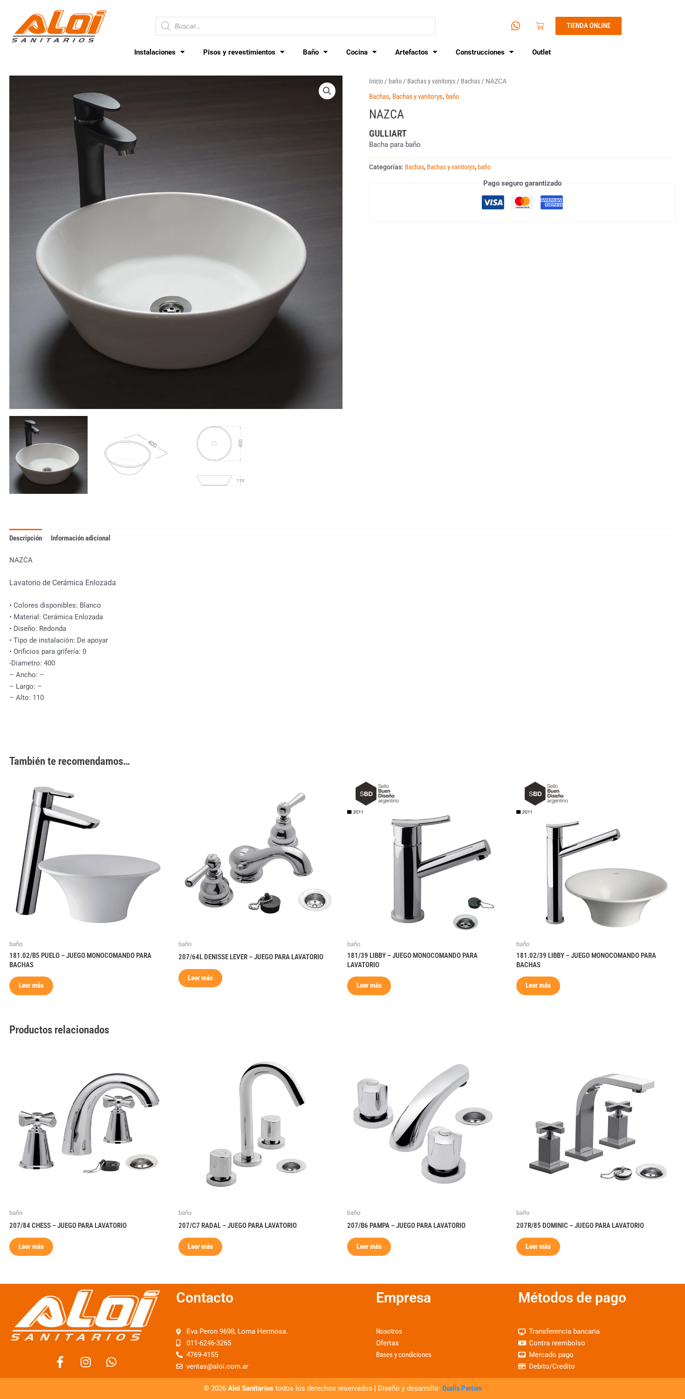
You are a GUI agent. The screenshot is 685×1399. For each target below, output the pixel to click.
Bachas (470, 81)
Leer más (31, 985)
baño (395, 81)
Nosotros (389, 1331)
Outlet (541, 52)
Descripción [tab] (25, 538)
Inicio (376, 81)
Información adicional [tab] (80, 538)
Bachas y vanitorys (431, 81)
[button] (327, 91)
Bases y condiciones (404, 1355)
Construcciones (480, 52)
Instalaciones (155, 52)
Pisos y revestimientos (239, 52)
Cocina (357, 52)
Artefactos (411, 52)
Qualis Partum (462, 1388)
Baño (311, 52)
